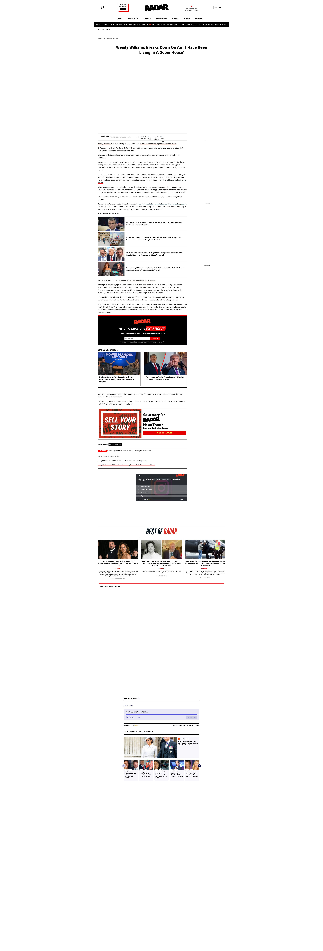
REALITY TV (133, 19)
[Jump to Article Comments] (137, 137)
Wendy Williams (113, 38)
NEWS (120, 19)
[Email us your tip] (123, 11)
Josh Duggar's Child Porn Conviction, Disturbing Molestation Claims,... (131, 451)
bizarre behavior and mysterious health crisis (158, 144)
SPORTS (198, 19)
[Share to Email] (162, 137)
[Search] (102, 8)
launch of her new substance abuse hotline (138, 280)
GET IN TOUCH (164, 432)
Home (99, 38)
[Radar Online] (156, 7)
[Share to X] (149, 137)
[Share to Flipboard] (156, 137)
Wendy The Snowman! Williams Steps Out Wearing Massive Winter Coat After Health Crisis (126, 465)
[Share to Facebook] (143, 137)
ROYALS (175, 19)
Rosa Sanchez (105, 136)
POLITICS (147, 19)
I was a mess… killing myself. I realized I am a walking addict (161, 204)
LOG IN (218, 7)
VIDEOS (187, 19)
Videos (104, 38)
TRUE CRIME (161, 19)
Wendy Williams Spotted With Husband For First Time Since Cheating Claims (122, 461)
